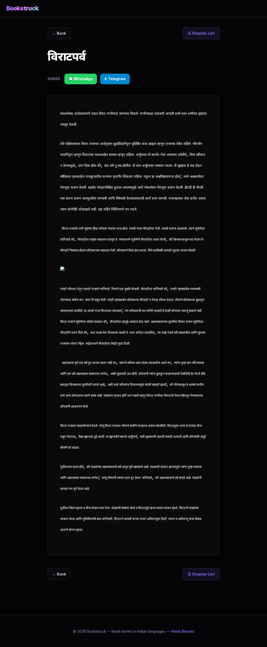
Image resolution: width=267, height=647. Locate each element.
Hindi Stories (182, 631)
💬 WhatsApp (81, 79)
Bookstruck (22, 8)
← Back (59, 33)
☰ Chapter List (201, 33)
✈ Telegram (115, 79)
